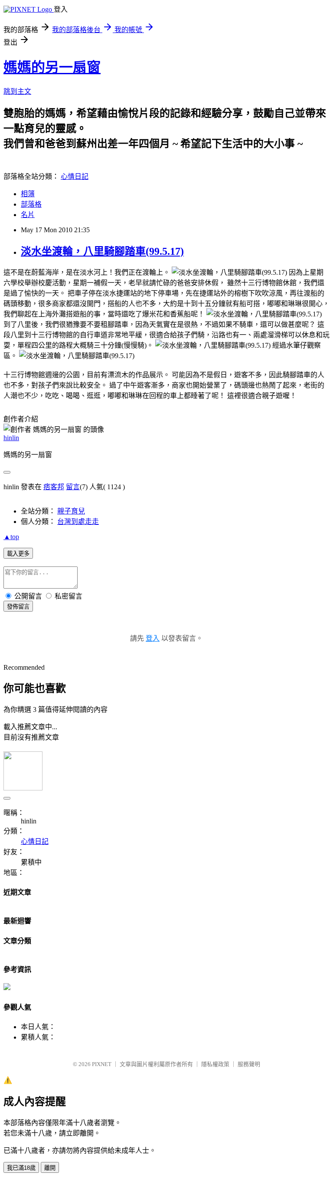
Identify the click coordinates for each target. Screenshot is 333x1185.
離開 (50, 1168)
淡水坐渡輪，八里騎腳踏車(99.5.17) (102, 251)
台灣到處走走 (78, 521)
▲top (11, 536)
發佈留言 (18, 606)
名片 (28, 214)
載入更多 (18, 553)
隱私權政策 (215, 1064)
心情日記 (74, 176)
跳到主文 (17, 91)
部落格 (31, 204)
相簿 (28, 194)
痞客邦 (53, 486)
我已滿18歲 (21, 1168)
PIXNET (101, 1064)
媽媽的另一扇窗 (52, 67)
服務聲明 (249, 1064)
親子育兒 (71, 511)
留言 (73, 486)
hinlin (11, 437)
